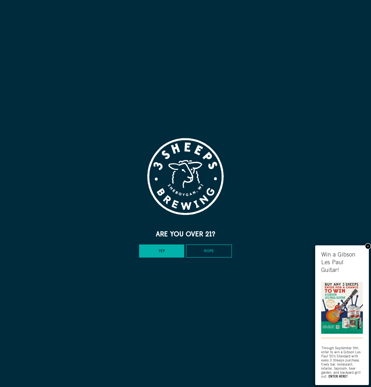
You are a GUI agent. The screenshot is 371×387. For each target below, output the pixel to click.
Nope (209, 251)
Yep (161, 251)
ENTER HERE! (337, 376)
